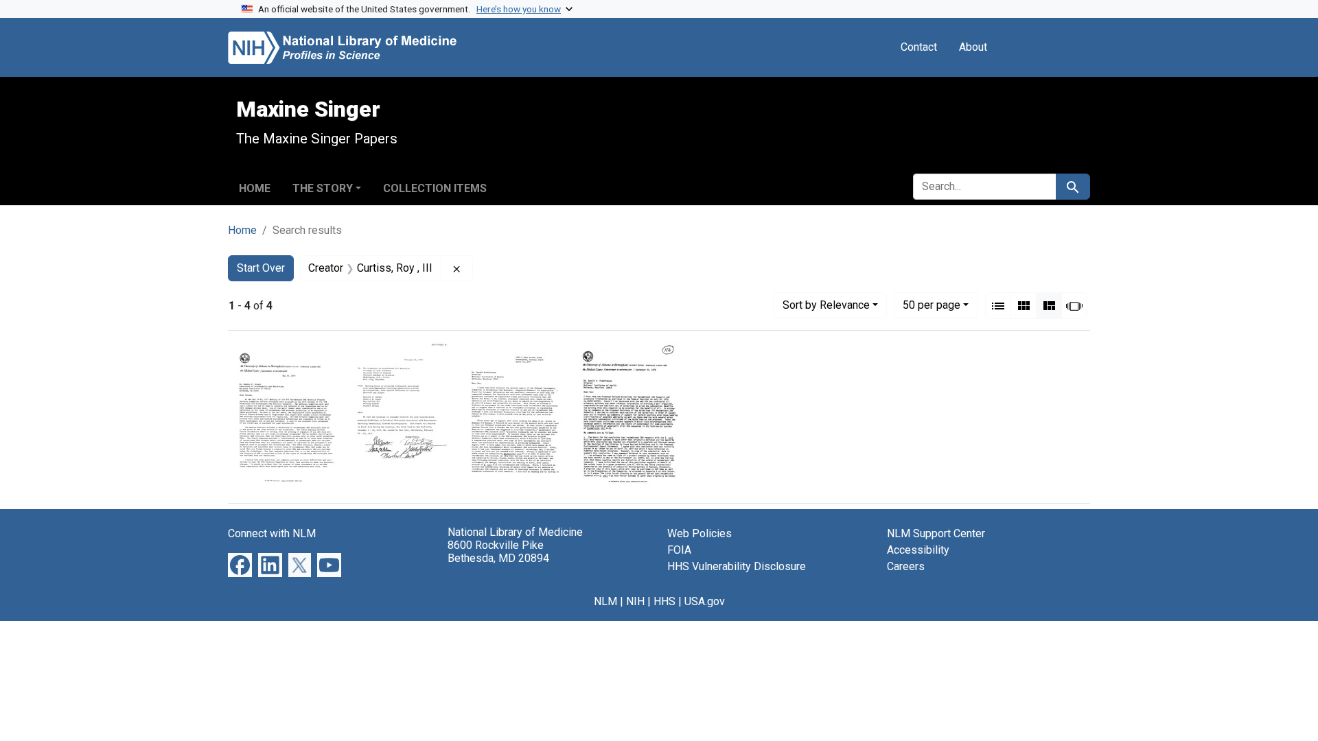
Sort (826, 304)
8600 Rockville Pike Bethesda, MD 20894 (498, 552)
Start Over (261, 267)
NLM (605, 601)
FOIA (679, 549)
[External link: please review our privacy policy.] (240, 564)
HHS (664, 601)
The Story (322, 188)
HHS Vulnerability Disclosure (736, 566)
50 (931, 304)
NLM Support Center (936, 533)
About (973, 47)
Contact (919, 47)
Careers (906, 566)
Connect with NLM (272, 533)
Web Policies (699, 533)
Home (254, 188)
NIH (635, 601)
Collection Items (435, 188)
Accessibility (918, 549)
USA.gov (704, 601)
